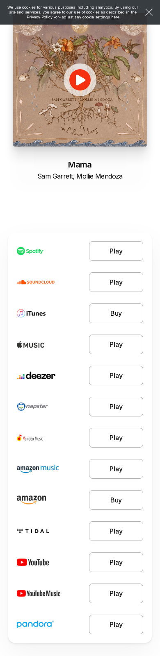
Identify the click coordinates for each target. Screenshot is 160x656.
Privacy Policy (40, 17)
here (115, 17)
